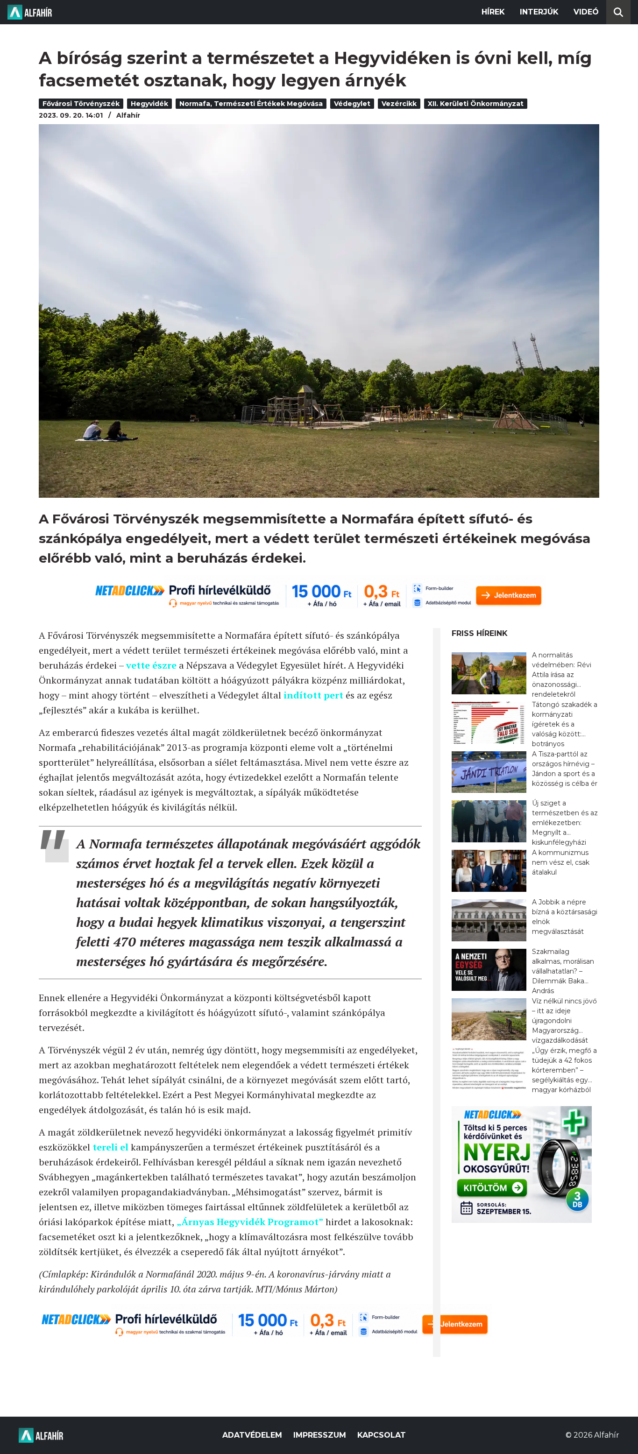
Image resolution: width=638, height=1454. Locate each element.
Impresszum (319, 1435)
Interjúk (539, 11)
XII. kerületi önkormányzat (476, 103)
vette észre (151, 665)
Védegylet (352, 103)
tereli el (110, 1147)
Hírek (493, 11)
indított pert (313, 695)
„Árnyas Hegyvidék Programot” (250, 1221)
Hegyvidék (149, 103)
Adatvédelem (252, 1435)
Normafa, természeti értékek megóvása (251, 103)
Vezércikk (399, 103)
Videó (586, 11)
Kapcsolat (381, 1435)
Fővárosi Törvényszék (81, 103)
